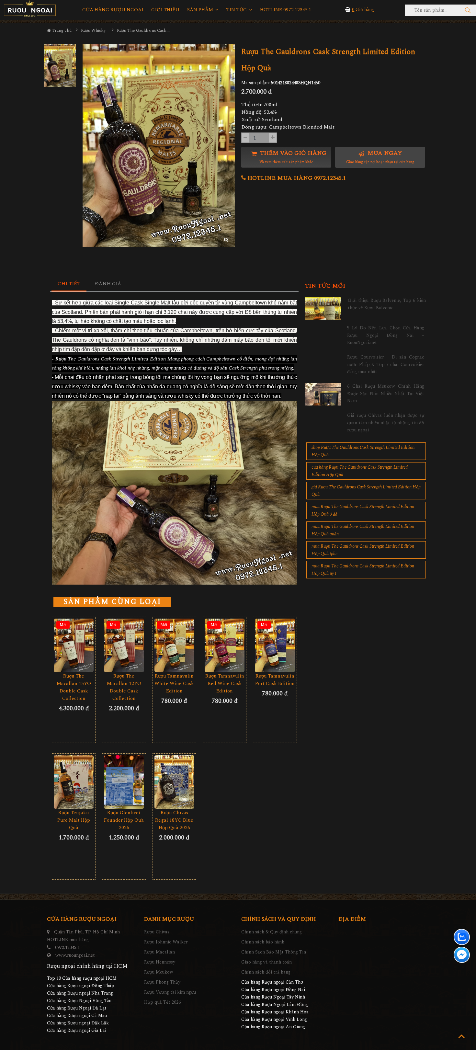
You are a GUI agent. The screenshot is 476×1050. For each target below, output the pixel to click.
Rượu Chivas (156, 932)
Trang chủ (61, 30)
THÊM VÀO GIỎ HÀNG (292, 157)
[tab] (69, 284)
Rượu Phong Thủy (162, 982)
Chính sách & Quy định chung (271, 932)
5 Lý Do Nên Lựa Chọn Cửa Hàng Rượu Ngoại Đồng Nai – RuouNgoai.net (385, 335)
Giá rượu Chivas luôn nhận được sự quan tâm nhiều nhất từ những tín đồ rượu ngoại (385, 422)
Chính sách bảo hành (262, 942)
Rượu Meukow (158, 972)
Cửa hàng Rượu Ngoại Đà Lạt (77, 1008)
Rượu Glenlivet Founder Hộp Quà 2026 (124, 820)
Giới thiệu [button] (165, 10)
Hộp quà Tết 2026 (162, 1002)
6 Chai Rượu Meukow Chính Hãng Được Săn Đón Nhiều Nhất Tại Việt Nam (385, 393)
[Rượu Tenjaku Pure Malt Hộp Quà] (74, 781)
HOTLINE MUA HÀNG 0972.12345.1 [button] (296, 178)
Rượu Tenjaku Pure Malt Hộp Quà (73, 820)
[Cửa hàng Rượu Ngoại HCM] (30, 8)
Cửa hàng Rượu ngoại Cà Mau (77, 1015)
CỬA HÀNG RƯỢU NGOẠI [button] (112, 10)
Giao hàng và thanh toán (266, 962)
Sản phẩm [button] (200, 10)
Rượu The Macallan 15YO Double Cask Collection (74, 687)
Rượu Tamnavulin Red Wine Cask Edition (224, 683)
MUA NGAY (380, 157)
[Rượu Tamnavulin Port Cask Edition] (275, 645)
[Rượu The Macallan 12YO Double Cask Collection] (124, 645)
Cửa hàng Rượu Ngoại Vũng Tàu (79, 1000)
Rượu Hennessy (159, 962)
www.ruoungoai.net (75, 955)
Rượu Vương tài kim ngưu (170, 992)
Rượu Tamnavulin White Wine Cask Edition (174, 683)
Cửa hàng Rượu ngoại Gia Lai (76, 1030)
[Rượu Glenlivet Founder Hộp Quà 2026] (124, 781)
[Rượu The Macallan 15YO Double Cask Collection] (74, 645)
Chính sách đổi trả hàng (265, 972)
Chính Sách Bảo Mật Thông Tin (273, 952)
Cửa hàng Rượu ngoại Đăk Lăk (78, 1023)
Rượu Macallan (159, 952)
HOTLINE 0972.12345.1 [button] (285, 10)
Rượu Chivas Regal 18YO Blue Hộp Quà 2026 (174, 820)
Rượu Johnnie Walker (166, 942)
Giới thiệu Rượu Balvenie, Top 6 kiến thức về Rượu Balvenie (387, 304)
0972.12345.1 (67, 947)
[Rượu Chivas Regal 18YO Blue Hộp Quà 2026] (174, 781)
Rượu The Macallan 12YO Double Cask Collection (124, 687)
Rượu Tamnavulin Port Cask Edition (275, 679)
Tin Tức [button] (237, 10)
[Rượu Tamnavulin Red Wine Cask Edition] (224, 645)
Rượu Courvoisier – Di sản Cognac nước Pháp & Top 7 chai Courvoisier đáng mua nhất (385, 364)
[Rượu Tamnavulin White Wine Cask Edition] (174, 645)
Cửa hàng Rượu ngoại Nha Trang (80, 993)
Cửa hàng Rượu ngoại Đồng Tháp (80, 985)
